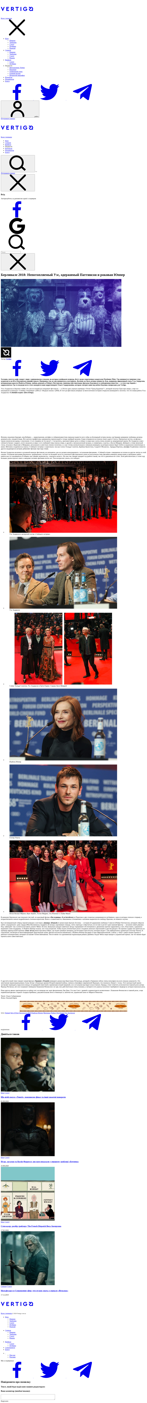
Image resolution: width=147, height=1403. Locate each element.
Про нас (12, 1355)
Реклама (12, 1357)
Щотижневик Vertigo (17, 68)
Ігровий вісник (15, 73)
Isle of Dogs (15, 1013)
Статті (11, 44)
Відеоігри (8, 77)
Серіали (8, 50)
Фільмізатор (9, 79)
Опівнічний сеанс (16, 71)
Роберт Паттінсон (57, 1013)
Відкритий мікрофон (17, 75)
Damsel (7, 1013)
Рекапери (12, 70)
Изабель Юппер (37, 1013)
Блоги (7, 81)
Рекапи (12, 58)
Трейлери (12, 42)
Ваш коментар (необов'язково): (15, 1391)
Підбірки (12, 46)
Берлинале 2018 (25, 1013)
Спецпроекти (10, 1348)
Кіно (7, 39)
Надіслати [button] (4, 1401)
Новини (12, 40)
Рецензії (12, 48)
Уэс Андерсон (69, 1013)
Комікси (8, 60)
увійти (36, 116)
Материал (47, 1013)
